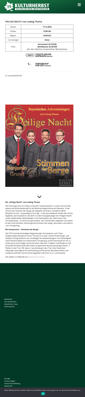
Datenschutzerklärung (12, 383)
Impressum (8, 386)
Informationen (9, 306)
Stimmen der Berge (36, 257)
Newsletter (8, 299)
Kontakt (7, 378)
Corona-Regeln (9, 381)
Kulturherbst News (11, 304)
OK (43, 394)
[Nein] (82, 392)
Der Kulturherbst (10, 302)
